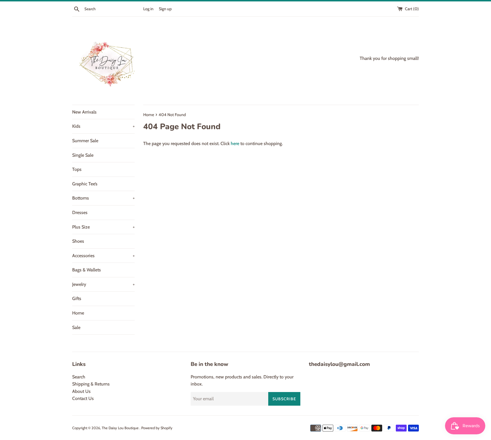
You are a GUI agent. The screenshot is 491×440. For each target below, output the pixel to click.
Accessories (103, 255)
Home (78, 313)
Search (78, 377)
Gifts (76, 298)
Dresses (80, 212)
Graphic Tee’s (84, 184)
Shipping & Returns (91, 384)
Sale (76, 327)
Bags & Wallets (86, 270)
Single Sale (82, 155)
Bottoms (103, 198)
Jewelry (103, 284)
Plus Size (103, 227)
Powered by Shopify (156, 428)
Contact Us (83, 398)
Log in (148, 8)
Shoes (78, 241)
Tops (77, 169)
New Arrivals (84, 112)
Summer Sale (85, 140)
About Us (81, 391)
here (235, 143)
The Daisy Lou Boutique (121, 428)
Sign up (165, 8)
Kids (103, 126)
